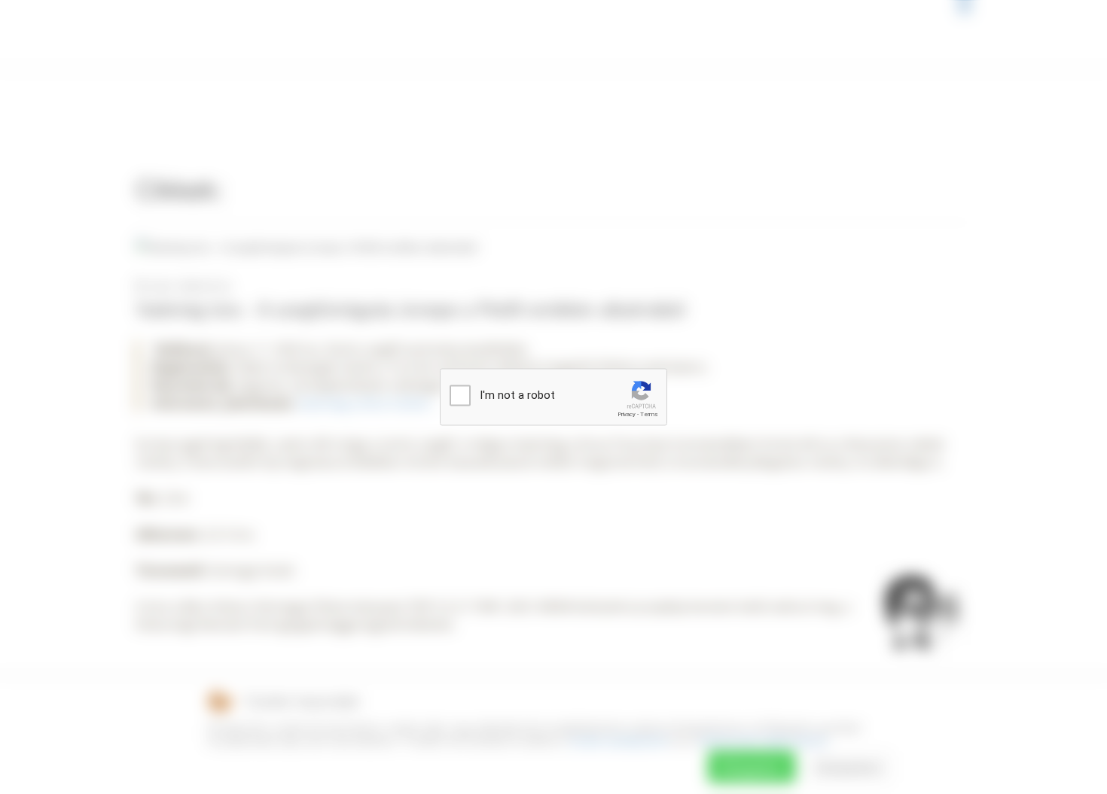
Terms (649, 414)
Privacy (627, 414)
